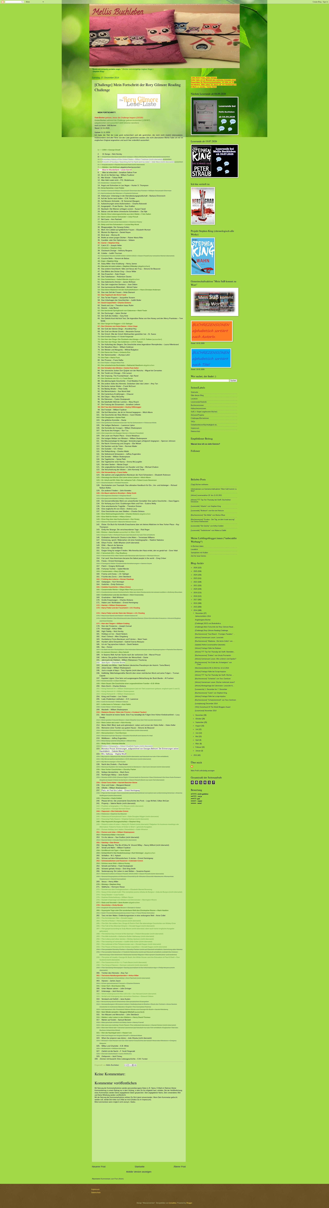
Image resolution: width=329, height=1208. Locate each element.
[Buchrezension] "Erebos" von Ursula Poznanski (213, 655)
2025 (196, 571)
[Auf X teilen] (130, 1065)
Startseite (139, 1166)
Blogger (189, 1203)
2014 (196, 610)
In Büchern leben (197, 546)
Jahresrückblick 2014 (203, 616)
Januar (198, 751)
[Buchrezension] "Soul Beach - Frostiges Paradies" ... (215, 634)
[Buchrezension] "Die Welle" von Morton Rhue (208, 515)
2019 (196, 593)
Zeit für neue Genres (198, 556)
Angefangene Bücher (203, 620)
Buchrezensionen (197, 405)
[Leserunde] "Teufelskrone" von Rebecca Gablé (208, 530)
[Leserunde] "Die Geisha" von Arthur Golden (207, 526)
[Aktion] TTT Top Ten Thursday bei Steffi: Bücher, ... (214, 675)
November (199, 715)
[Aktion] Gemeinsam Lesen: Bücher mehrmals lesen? (215, 682)
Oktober (198, 719)
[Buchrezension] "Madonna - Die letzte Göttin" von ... (215, 641)
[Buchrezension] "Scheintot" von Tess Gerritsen (213, 679)
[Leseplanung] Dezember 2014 (206, 704)
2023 (196, 578)
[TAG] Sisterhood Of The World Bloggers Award (212, 707)
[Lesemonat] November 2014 (205, 711)
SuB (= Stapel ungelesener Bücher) (204, 412)
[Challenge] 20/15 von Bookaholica (208, 623)
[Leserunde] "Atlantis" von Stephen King (206, 506)
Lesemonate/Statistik (199, 402)
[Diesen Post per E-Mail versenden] (125, 1065)
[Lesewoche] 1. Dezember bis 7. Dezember (211, 689)
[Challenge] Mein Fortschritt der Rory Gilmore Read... (215, 627)
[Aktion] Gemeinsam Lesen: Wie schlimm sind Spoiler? (215, 659)
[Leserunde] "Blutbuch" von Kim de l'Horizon (207, 511)
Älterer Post (180, 1166)
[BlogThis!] (128, 1065)
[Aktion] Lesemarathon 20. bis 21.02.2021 (206, 495)
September (199, 722)
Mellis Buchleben (117, 13)
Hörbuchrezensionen (198, 408)
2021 (196, 585)
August (198, 726)
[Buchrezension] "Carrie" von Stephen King (211, 693)
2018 (196, 596)
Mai (197, 736)
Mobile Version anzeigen (138, 1171)
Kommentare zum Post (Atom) (112, 1179)
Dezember (199, 613)
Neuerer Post (99, 1166)
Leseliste (194, 399)
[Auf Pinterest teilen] (135, 1065)
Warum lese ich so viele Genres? (205, 444)
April (197, 740)
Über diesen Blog (197, 395)
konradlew (172, 1203)
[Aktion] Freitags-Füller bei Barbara (208, 648)
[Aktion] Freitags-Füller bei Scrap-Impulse (210, 672)
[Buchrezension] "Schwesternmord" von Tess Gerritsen (215, 700)
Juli (197, 729)
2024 (196, 575)
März (197, 744)
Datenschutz (195, 431)
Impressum (195, 428)
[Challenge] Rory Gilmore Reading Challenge (211, 630)
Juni (197, 733)
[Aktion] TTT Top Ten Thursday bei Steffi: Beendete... (215, 652)
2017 (196, 600)
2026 (196, 568)
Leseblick (194, 549)
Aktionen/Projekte (197, 415)
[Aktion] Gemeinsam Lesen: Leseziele (209, 637)
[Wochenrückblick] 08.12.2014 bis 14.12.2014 (212, 668)
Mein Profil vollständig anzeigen (202, 771)
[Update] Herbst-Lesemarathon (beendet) (210, 645)
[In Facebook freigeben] (133, 1065)
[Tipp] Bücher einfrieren (199, 484)
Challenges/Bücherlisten (200, 418)
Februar (198, 747)
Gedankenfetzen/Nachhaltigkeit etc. (204, 425)
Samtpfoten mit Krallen (199, 553)
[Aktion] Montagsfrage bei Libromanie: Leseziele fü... (214, 686)
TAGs (193, 422)
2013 (196, 755)
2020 (196, 589)
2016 (196, 603)
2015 (196, 607)
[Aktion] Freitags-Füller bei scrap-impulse (210, 696)
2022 (196, 582)
